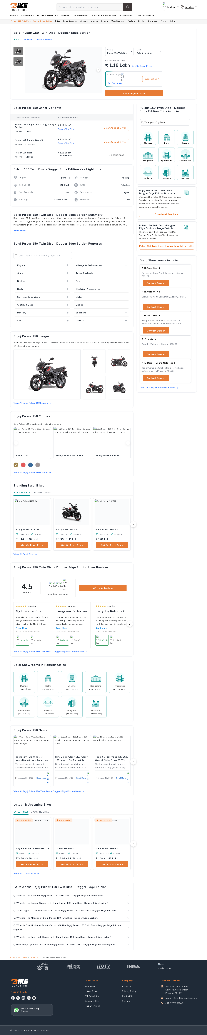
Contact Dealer (156, 283)
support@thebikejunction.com (181, 998)
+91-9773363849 (174, 1003)
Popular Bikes (21, 492)
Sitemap (126, 1001)
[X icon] (29, 998)
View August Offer (134, 93)
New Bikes (90, 986)
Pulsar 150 (34, 957)
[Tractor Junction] (42, 966)
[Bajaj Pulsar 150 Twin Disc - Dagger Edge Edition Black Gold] (32, 439)
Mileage (84, 21)
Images (94, 21)
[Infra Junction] (133, 966)
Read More (22, 628)
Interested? (152, 78)
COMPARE (66, 15)
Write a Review (103, 588)
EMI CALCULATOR (146, 15)
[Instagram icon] (23, 998)
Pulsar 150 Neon (24, 152)
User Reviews (118, 21)
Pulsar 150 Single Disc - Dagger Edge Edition (35, 125)
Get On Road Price (142, 66)
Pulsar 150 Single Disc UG (29, 140)
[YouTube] (34, 998)
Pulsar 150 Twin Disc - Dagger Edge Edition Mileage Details (166, 246)
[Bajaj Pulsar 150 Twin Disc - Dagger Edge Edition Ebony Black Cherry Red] (72, 439)
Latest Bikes (20, 812)
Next (128, 443)
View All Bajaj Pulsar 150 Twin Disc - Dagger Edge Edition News (47, 791)
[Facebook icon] (13, 998)
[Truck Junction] (73, 966)
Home (12, 957)
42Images (18, 61)
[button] (127, 7)
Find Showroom (93, 1006)
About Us (126, 986)
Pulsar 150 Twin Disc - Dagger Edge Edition (31, 21)
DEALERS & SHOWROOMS (104, 15)
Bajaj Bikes (22, 957)
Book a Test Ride (66, 129)
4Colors (18, 51)
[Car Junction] (164, 966)
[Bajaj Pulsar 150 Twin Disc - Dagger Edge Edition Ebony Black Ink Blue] (111, 439)
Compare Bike (92, 1001)
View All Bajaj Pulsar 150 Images (30, 403)
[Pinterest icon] (18, 998)
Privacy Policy (129, 991)
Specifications (70, 21)
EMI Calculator (115, 83)
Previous (16, 443)
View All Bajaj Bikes (23, 554)
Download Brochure (167, 214)
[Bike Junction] (19, 7)
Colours (104, 21)
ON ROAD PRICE (81, 15)
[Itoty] (103, 966)
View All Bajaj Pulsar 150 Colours (30, 472)
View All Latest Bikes (24, 873)
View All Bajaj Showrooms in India (157, 387)
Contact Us (127, 996)
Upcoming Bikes (42, 492)
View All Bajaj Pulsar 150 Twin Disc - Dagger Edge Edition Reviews (48, 651)
